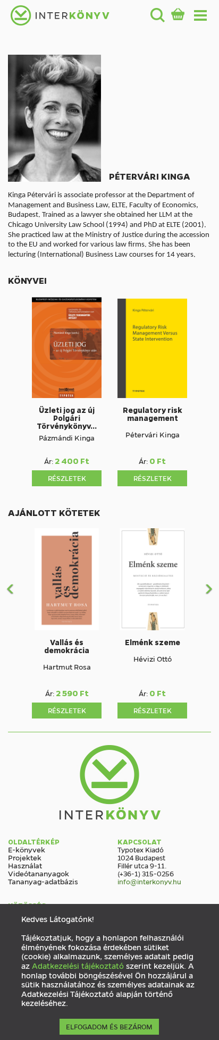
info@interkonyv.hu (149, 881)
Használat (25, 865)
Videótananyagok (38, 873)
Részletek (67, 478)
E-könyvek (26, 849)
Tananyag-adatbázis (43, 881)
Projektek (24, 857)
